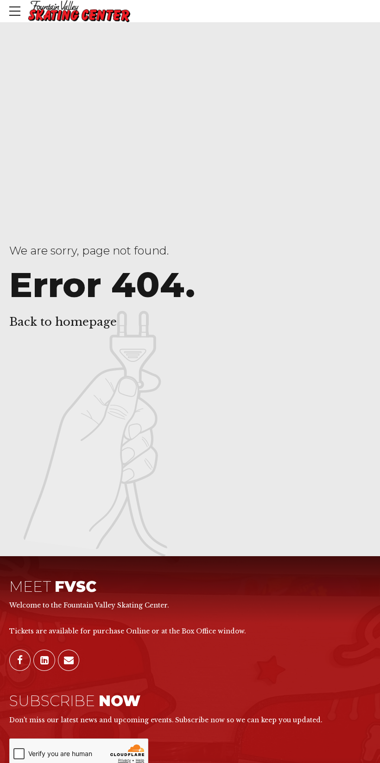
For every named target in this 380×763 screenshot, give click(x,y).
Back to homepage (63, 322)
